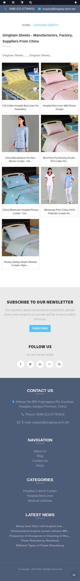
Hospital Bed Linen (40, 495)
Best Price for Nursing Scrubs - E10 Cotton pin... (59, 160)
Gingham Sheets (46, 25)
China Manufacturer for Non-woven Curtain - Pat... (20, 160)
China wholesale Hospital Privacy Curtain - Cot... (20, 212)
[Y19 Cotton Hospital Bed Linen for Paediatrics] (20, 81)
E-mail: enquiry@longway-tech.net (45, 422)
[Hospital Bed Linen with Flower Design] (59, 81)
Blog (40, 456)
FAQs (40, 465)
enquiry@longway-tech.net (59, 8)
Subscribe (40, 328)
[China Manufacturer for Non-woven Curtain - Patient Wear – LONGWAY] (20, 133)
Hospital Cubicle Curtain (40, 491)
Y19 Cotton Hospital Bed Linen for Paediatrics (20, 107)
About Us (40, 451)
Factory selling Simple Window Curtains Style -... (20, 264)
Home (26, 25)
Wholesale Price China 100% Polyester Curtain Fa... (59, 212)
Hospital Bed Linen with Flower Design (59, 107)
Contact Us (40, 460)
